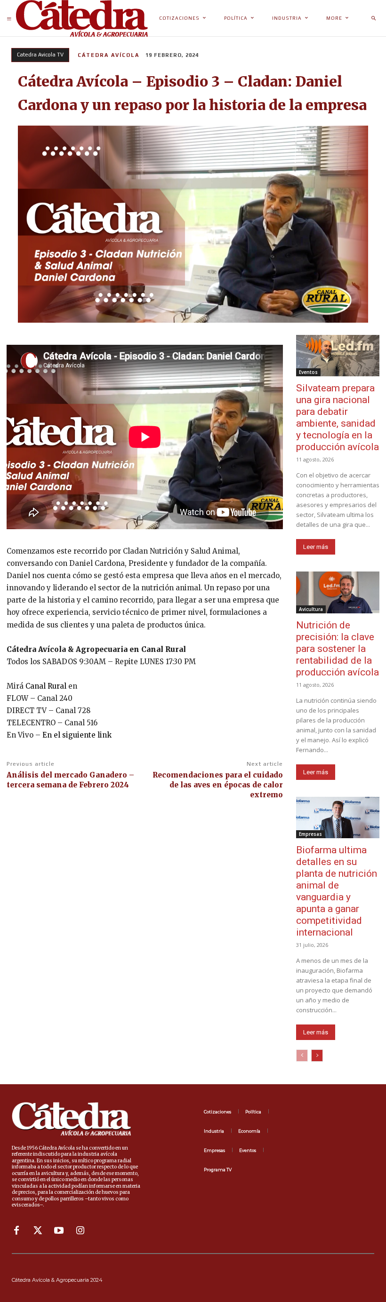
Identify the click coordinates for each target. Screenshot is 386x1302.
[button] (373, 18)
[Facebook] (16, 1230)
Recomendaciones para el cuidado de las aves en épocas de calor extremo (218, 784)
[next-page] (317, 1055)
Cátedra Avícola (108, 55)
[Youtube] (59, 1230)
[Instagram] (80, 1230)
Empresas (310, 834)
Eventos (308, 372)
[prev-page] (302, 1055)
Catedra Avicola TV (40, 54)
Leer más (315, 546)
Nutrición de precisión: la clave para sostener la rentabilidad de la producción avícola (337, 648)
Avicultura (311, 609)
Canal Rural (45, 686)
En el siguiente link (77, 734)
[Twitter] (37, 1230)
